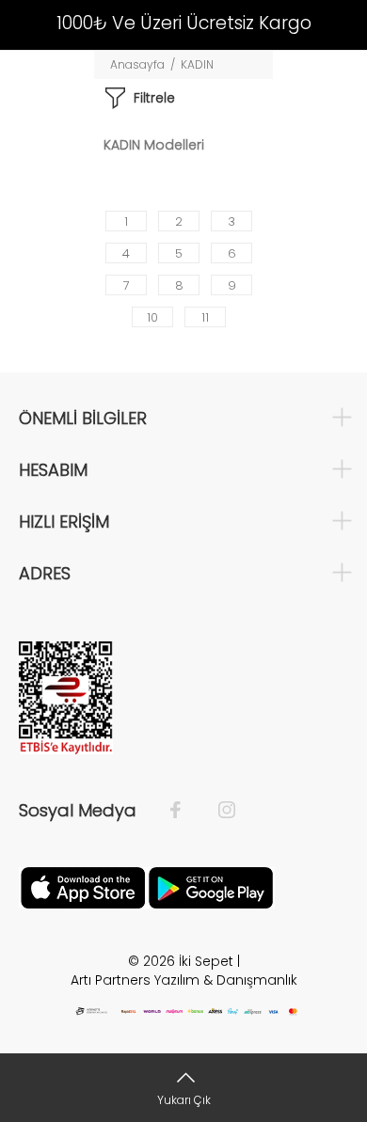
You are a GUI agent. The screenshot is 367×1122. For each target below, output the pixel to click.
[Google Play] (211, 886)
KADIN (197, 64)
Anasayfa (137, 64)
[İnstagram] (217, 811)
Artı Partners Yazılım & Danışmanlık (184, 980)
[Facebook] (184, 811)
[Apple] (83, 886)
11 (205, 317)
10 (152, 317)
